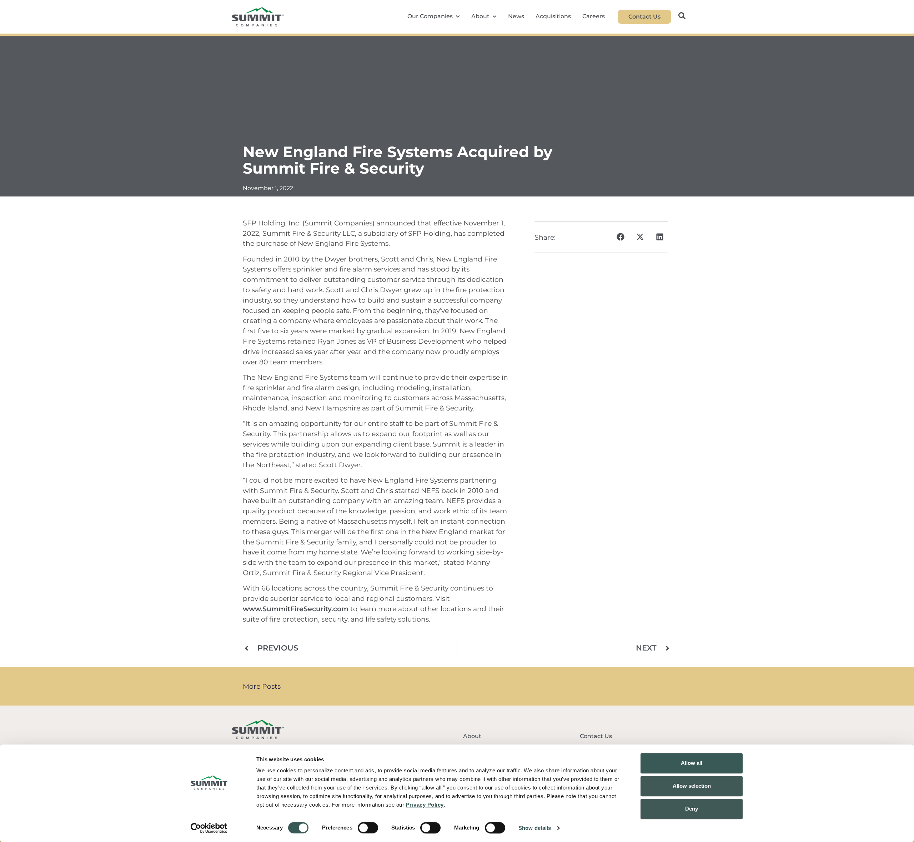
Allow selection (692, 786)
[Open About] (494, 16)
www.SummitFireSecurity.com (295, 608)
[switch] (368, 827)
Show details (534, 828)
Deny (691, 809)
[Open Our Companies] (458, 16)
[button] (620, 237)
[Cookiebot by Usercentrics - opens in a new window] (209, 828)
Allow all (691, 763)
